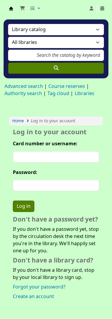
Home (18, 121)
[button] (22, 8)
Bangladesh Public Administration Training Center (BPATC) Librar (11, 9)
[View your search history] (102, 8)
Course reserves (66, 86)
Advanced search (23, 86)
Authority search (23, 93)
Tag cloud (58, 93)
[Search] (56, 68)
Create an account (33, 296)
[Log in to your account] (91, 8)
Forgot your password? (39, 287)
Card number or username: (45, 143)
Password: (25, 172)
